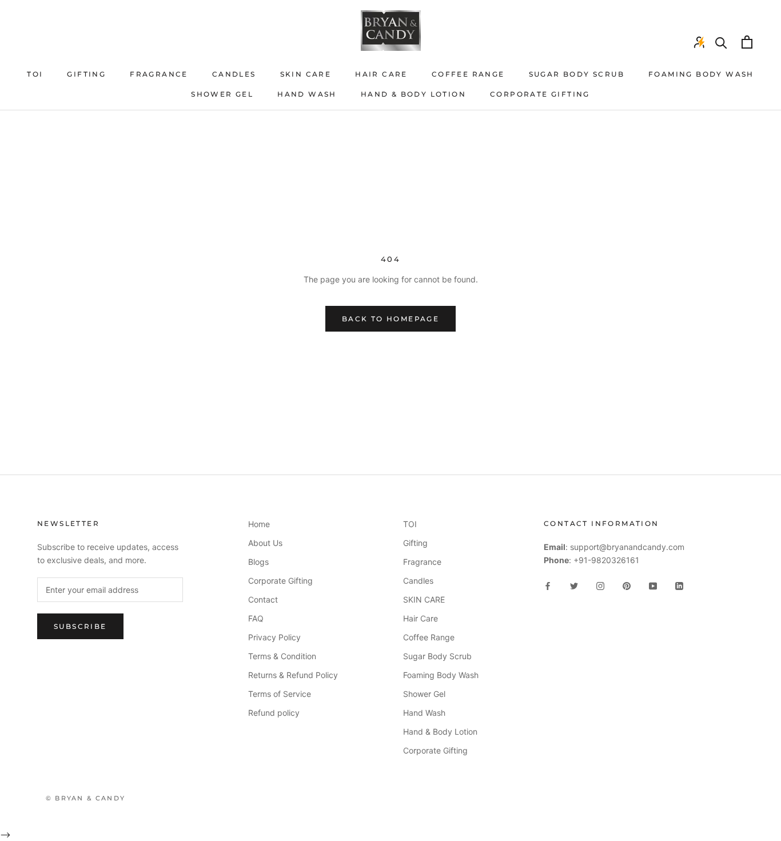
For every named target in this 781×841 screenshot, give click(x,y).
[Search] (721, 42)
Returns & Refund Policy (293, 675)
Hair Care (381, 74)
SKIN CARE (306, 74)
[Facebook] (548, 585)
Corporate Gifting (540, 94)
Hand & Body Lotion (413, 94)
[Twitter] (574, 585)
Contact (263, 599)
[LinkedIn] (679, 585)
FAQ (256, 618)
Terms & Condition (282, 656)
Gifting (86, 74)
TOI (35, 74)
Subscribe (80, 626)
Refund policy (274, 713)
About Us (265, 543)
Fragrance (159, 74)
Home (259, 524)
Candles (234, 74)
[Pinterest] (627, 585)
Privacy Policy (274, 637)
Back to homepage (390, 318)
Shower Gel (222, 94)
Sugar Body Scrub (576, 74)
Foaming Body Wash (701, 74)
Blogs (258, 562)
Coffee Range (468, 74)
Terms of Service (279, 694)
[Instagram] (600, 585)
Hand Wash (307, 94)
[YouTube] (653, 585)
